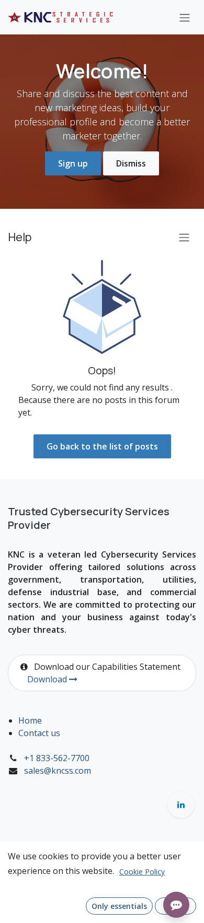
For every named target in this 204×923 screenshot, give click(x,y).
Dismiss (131, 163)
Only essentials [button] (119, 906)
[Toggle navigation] (184, 17)
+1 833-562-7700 (56, 758)
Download (48, 679)
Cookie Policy (142, 872)
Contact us (39, 733)
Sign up (73, 163)
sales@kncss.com (57, 770)
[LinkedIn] (181, 804)
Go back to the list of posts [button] (102, 446)
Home (30, 720)
